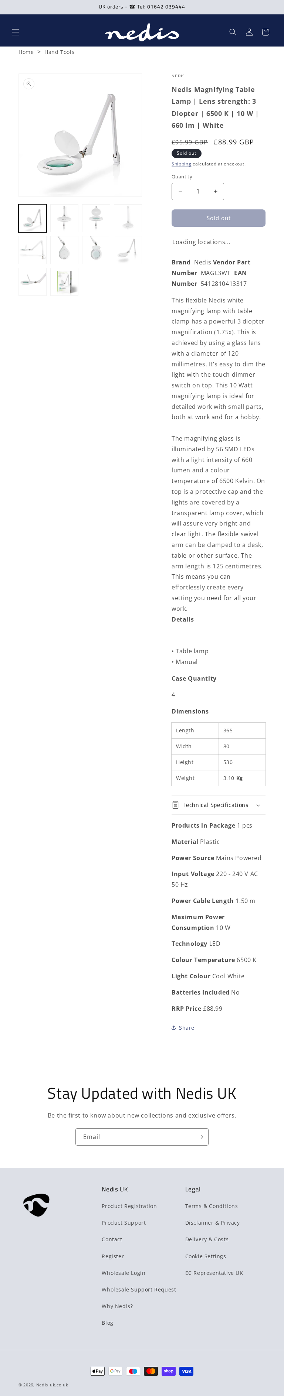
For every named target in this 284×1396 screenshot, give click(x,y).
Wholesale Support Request (139, 1289)
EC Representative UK (214, 1272)
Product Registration (129, 1205)
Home (26, 51)
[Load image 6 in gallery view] (64, 250)
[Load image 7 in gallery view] (96, 250)
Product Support (124, 1222)
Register (113, 1256)
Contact (112, 1239)
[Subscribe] (200, 1137)
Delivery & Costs (207, 1239)
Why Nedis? (117, 1306)
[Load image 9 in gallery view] (32, 282)
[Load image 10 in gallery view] (64, 282)
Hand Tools (59, 51)
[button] (15, 32)
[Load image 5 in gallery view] (32, 250)
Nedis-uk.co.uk (52, 1385)
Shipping (182, 164)
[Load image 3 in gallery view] (96, 218)
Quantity (182, 176)
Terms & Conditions (211, 1205)
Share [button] (187, 1027)
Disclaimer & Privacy (212, 1222)
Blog (107, 1322)
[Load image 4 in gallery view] (128, 218)
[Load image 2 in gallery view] (64, 218)
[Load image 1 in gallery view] (32, 218)
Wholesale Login (123, 1272)
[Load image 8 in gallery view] (128, 250)
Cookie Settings (205, 1256)
